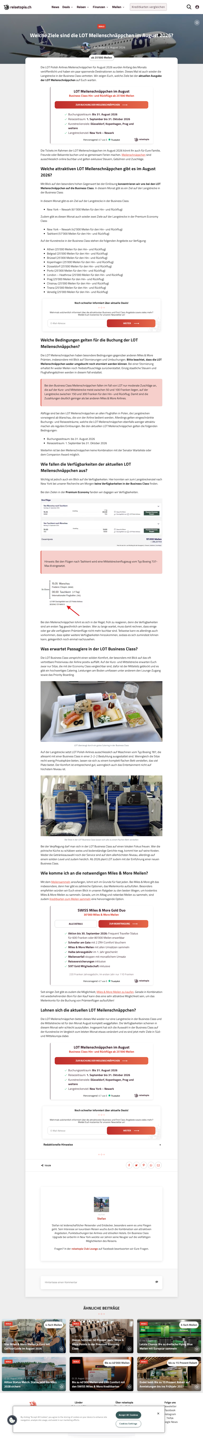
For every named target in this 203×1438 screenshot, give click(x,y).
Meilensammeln (60, 882)
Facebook (170, 1410)
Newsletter (170, 1406)
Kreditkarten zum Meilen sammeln (70, 899)
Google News (170, 1422)
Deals (101, 26)
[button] (12, 1420)
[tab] (101, 1144)
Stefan (101, 47)
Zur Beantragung (119, 923)
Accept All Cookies (128, 1415)
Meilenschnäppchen (134, 155)
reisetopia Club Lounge (85, 1249)
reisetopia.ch (20, 7)
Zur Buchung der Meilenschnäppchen (98, 104)
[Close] (158, 1413)
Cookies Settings (128, 1423)
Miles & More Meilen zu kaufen (115, 992)
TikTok (170, 1418)
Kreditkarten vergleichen (148, 7)
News (55, 6)
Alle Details (76, 924)
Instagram (170, 1414)
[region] (89, 1419)
